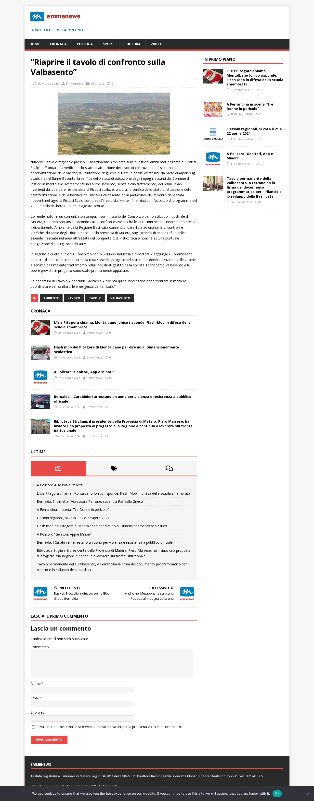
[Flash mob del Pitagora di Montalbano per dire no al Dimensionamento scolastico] (40, 357)
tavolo (95, 298)
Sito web (37, 712)
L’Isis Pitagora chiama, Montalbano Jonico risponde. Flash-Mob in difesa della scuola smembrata (122, 324)
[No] (307, 793)
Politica (85, 44)
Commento (40, 647)
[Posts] (58, 468)
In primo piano (219, 59)
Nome (36, 683)
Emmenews (74, 83)
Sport (108, 44)
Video (156, 44)
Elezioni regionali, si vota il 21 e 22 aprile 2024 (73, 517)
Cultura (132, 44)
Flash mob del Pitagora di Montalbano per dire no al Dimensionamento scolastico (116, 349)
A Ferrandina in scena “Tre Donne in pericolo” (73, 509)
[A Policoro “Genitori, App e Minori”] (40, 381)
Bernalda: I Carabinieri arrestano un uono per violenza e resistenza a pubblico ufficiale (122, 398)
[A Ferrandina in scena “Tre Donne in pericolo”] (213, 114)
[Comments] (169, 468)
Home (34, 44)
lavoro (74, 298)
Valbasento (120, 298)
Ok (277, 793)
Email (35, 698)
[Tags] (114, 468)
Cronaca (58, 44)
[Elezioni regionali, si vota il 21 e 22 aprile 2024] (213, 138)
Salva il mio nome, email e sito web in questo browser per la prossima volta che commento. (109, 726)
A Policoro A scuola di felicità (60, 485)
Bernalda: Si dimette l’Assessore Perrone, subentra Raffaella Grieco (90, 501)
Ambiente (51, 298)
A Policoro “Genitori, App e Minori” (84, 372)
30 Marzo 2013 (48, 83)
